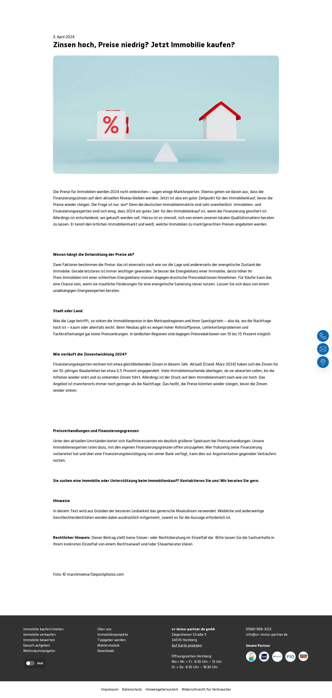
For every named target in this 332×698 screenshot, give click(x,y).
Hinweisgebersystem (161, 689)
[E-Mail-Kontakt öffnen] (323, 349)
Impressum (109, 689)
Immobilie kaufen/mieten (43, 629)
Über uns (104, 629)
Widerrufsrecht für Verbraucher (206, 689)
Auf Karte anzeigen (187, 645)
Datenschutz (132, 689)
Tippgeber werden (111, 640)
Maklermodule (108, 645)
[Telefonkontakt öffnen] (323, 336)
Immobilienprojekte (112, 635)
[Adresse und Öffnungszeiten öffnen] (323, 362)
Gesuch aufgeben (36, 645)
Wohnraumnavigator (39, 651)
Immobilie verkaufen (39, 635)
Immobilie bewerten (39, 640)
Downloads (105, 651)
